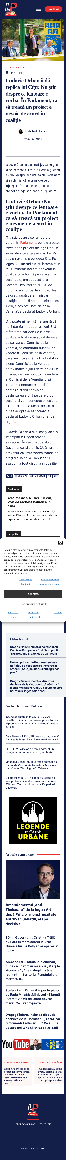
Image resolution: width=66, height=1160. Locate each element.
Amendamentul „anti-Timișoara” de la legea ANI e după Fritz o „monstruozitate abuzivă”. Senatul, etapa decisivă (31, 914)
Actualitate (16, 67)
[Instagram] (15, 1154)
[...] (48, 519)
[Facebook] (6, 1154)
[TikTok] (24, 1154)
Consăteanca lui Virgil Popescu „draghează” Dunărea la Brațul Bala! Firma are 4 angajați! (32, 738)
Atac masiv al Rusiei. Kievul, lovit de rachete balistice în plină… (29, 502)
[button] (60, 543)
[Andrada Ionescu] (21, 131)
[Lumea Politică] (33, 1109)
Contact (58, 612)
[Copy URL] (62, 149)
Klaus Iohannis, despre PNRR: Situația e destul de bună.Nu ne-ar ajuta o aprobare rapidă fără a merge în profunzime (49, 1074)
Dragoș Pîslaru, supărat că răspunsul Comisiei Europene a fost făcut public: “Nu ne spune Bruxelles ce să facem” (35, 650)
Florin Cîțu (21, 476)
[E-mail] (45, 149)
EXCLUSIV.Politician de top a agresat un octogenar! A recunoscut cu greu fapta (30, 750)
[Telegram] (54, 149)
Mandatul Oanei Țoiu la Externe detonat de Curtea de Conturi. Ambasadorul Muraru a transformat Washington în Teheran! (31, 765)
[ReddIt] (37, 149)
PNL (49, 476)
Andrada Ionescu (37, 131)
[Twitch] (33, 1154)
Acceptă (33, 594)
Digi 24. (11, 422)
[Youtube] (59, 1154)
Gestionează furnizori (25, 581)
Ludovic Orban (37, 476)
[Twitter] (41, 1154)
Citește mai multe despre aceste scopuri (50, 581)
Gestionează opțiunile (33, 604)
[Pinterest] (11, 149)
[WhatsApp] (20, 149)
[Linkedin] (28, 149)
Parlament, (28, 242)
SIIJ (56, 476)
